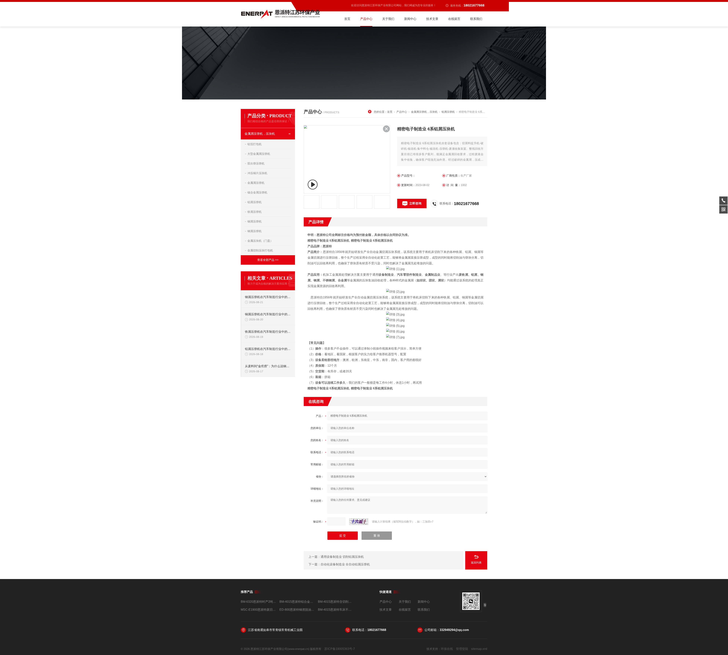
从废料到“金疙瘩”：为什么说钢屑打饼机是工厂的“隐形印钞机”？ (268, 366)
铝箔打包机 (254, 144)
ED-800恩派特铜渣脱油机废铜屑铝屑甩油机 (297, 609)
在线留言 (454, 18)
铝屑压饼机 (254, 202)
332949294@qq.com (454, 630)
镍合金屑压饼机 (257, 192)
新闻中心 (410, 18)
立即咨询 (415, 203)
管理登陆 (462, 648)
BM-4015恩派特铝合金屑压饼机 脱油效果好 (297, 601)
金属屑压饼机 (255, 182)
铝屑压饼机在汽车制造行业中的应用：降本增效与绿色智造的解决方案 (268, 349)
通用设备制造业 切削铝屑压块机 (342, 556)
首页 (347, 18)
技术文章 (432, 18)
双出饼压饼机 (255, 163)
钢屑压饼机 (254, 231)
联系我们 (476, 18)
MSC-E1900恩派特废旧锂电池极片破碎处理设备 (258, 609)
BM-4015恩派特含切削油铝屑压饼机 (335, 601)
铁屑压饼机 (254, 211)
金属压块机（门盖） (260, 240)
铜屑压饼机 (254, 221)
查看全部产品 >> (267, 259)
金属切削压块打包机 (260, 250)
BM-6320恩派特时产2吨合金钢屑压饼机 (258, 601)
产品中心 (366, 18)
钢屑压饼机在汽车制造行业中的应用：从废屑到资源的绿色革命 (268, 297)
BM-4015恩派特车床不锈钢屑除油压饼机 (335, 609)
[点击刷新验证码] (358, 521)
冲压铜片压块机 (257, 173)
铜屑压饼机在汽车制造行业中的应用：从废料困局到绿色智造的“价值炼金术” (268, 314)
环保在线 (447, 648)
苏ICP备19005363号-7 (339, 648)
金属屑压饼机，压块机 (260, 133)
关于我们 (388, 18)
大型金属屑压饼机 (258, 153)
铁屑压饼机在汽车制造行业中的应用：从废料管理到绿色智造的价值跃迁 (268, 331)
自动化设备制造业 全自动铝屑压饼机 (345, 564)
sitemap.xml (479, 648)
